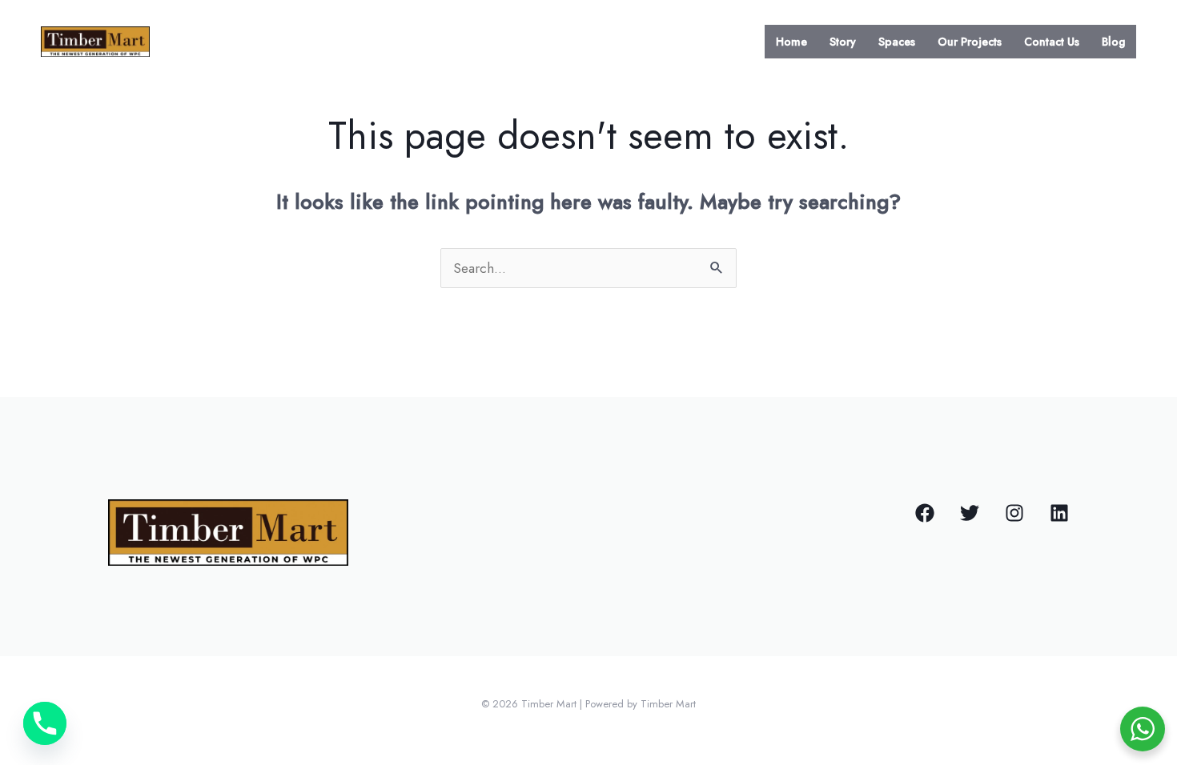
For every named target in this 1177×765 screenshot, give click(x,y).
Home (791, 42)
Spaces (896, 42)
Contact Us (1051, 42)
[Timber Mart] (95, 40)
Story (843, 42)
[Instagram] (1014, 513)
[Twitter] (969, 513)
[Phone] (44, 723)
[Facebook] (924, 513)
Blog (1113, 42)
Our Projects (970, 42)
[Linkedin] (1059, 513)
